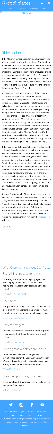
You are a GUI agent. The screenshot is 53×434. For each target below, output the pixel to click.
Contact (21, 415)
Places (9, 8)
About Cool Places (10, 412)
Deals (44, 8)
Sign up (39, 415)
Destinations (21, 8)
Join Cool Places (27, 412)
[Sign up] (42, 3)
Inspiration (33, 8)
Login (31, 415)
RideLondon (44, 217)
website (46, 419)
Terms (12, 415)
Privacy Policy (42, 412)
